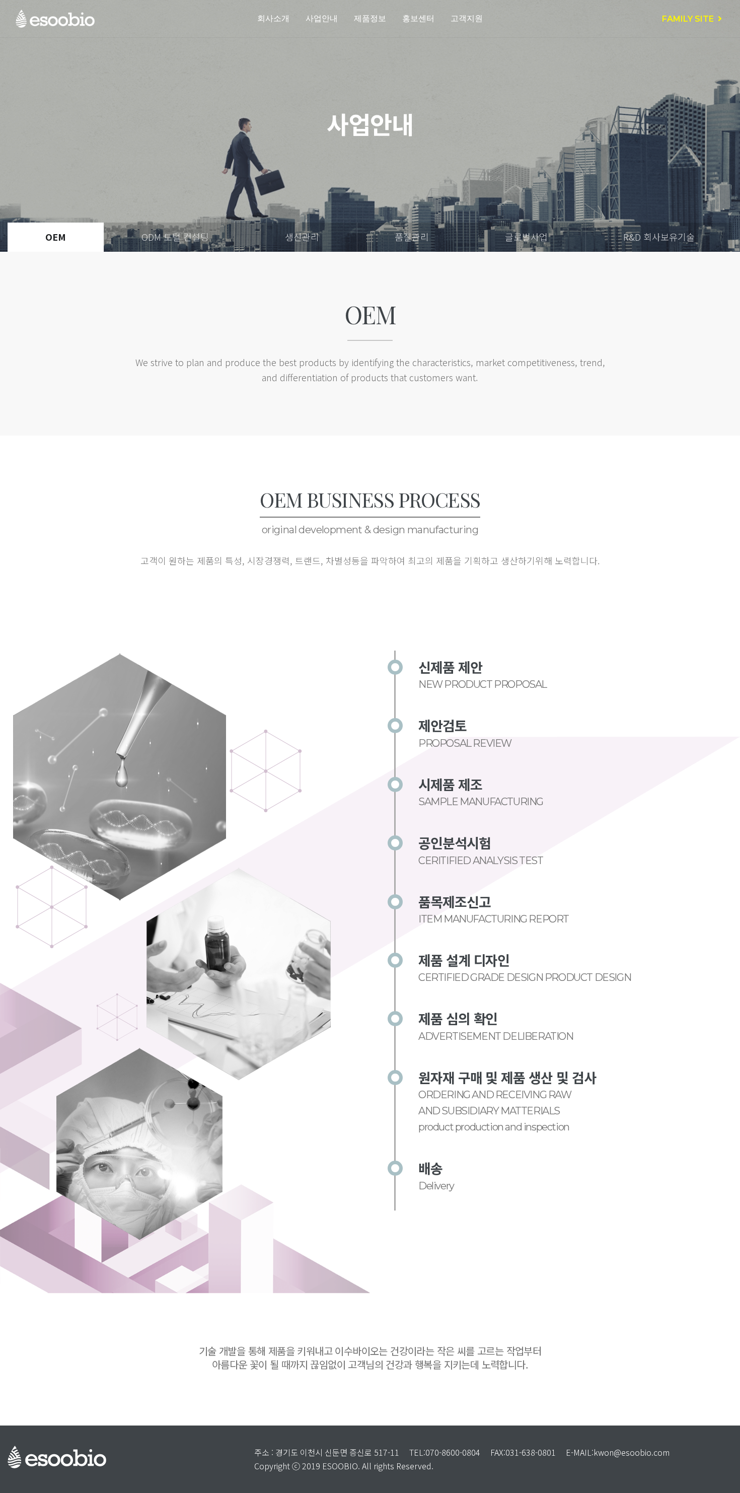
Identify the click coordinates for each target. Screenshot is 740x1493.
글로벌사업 (526, 237)
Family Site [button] (690, 19)
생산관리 (302, 237)
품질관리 (412, 237)
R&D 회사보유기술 (659, 237)
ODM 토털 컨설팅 (175, 237)
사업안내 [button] (322, 18)
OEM (55, 237)
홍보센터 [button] (418, 18)
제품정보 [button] (370, 18)
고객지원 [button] (467, 18)
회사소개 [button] (273, 18)
